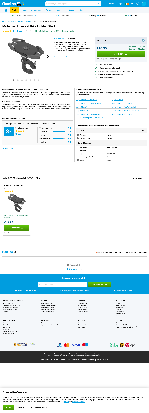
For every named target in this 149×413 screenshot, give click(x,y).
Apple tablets (82, 305)
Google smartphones (47, 312)
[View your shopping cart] (144, 4)
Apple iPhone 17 (8, 303)
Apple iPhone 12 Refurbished (86, 100)
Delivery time (7, 327)
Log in (120, 4)
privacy (66, 402)
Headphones (120, 312)
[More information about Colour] (78, 160)
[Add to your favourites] (143, 40)
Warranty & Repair (9, 333)
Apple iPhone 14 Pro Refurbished (88, 114)
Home (4, 21)
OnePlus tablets (83, 312)
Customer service (76, 10)
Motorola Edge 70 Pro (10, 309)
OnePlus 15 (6, 312)
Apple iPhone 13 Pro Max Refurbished (90, 103)
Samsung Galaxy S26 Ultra (11, 305)
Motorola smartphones (48, 309)
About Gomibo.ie (46, 360)
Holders (20, 21)
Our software (82, 327)
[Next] (47, 56)
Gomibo (81, 320)
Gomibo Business (46, 323)
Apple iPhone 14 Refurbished (122, 114)
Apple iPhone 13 (117, 100)
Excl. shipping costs (17, 233)
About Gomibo (82, 323)
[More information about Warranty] (78, 135)
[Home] (6, 10)
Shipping (6, 329)
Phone (24, 10)
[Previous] (4, 56)
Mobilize (28, 21)
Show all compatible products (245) (91, 118)
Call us (118, 323)
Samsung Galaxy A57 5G (11, 307)
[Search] (99, 4)
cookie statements (78, 402)
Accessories (36, 10)
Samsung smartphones (48, 305)
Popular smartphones (13, 301)
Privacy (56, 360)
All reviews (9, 148)
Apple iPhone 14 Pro (83, 111)
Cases (118, 303)
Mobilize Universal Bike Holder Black (44, 21)
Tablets (49, 10)
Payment (6, 323)
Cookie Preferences (73, 360)
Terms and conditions (88, 360)
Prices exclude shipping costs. (95, 354)
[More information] (120, 59)
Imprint (62, 360)
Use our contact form (122, 325)
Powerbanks (120, 307)
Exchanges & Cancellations (11, 331)
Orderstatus (7, 325)
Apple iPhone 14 (82, 107)
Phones (44, 301)
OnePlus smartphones (48, 307)
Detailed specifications (62, 57)
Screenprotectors (121, 305)
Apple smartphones (47, 303)
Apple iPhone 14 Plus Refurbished (124, 107)
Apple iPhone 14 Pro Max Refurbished (125, 111)
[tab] (13, 80)
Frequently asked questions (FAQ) (126, 327)
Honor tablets (82, 309)
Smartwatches (120, 314)
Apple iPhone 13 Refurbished (122, 103)
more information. (95, 356)
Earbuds (118, 309)
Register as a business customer (51, 325)
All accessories (120, 316)
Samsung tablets (83, 303)
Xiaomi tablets (82, 307)
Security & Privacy (83, 325)
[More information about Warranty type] (78, 138)
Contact (119, 320)
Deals (14, 10)
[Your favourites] (138, 4)
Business (60, 10)
